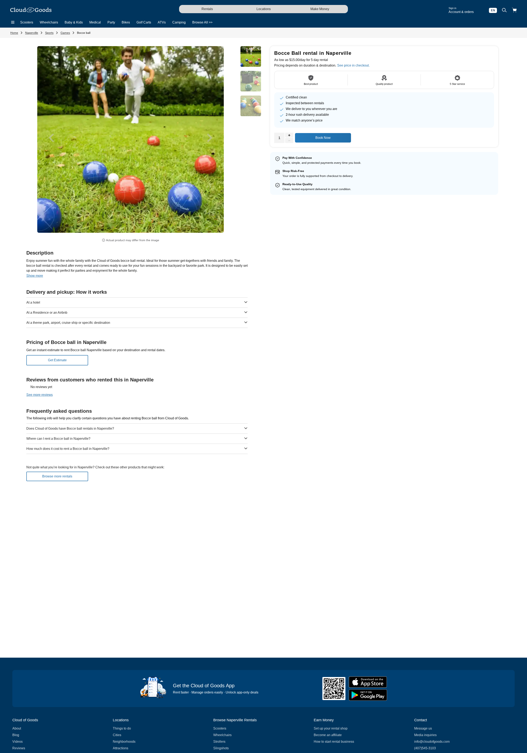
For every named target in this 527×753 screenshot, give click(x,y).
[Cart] (514, 10)
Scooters (26, 22)
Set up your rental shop (330, 728)
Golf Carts (143, 22)
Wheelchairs (49, 22)
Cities (117, 735)
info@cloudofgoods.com (432, 741)
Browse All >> (202, 22)
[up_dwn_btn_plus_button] (289, 135)
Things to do (122, 728)
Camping (179, 22)
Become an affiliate (328, 735)
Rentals (207, 9)
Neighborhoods (124, 741)
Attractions (120, 748)
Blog (15, 735)
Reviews (18, 748)
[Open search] (504, 10)
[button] (51, 138)
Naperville (31, 32)
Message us (423, 728)
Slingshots (221, 748)
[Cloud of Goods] (30, 10)
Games (65, 32)
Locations (264, 9)
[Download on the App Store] (368, 682)
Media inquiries (425, 735)
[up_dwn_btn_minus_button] (289, 140)
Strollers (219, 741)
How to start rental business (334, 741)
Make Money (319, 9)
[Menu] (12, 22)
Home (14, 32)
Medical (95, 22)
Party (111, 22)
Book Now (323, 138)
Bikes (126, 22)
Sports (49, 32)
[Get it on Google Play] (368, 695)
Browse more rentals (57, 476)
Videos (17, 741)
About (16, 728)
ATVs (162, 22)
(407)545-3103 (425, 748)
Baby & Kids (74, 22)
